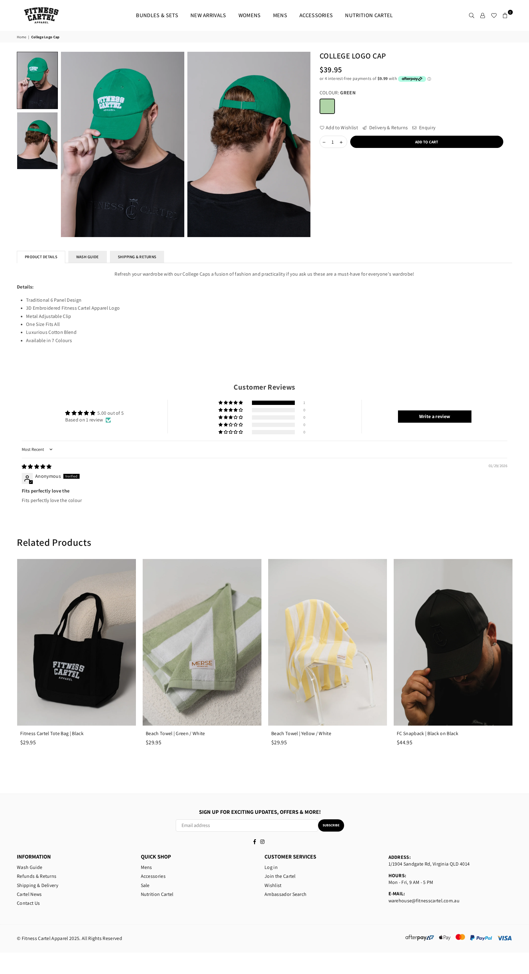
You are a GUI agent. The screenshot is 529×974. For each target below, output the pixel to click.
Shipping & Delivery (37, 885)
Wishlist (273, 885)
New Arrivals (208, 15)
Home (21, 37)
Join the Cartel (280, 876)
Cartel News (29, 894)
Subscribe (331, 825)
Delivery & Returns (388, 127)
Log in (271, 867)
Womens (249, 15)
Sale (145, 885)
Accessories (316, 15)
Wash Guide (29, 867)
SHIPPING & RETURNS (137, 256)
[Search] (471, 15)
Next (522, 660)
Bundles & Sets (157, 15)
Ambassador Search (285, 894)
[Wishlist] (494, 15)
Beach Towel (175, 733)
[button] (231, 403)
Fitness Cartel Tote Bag (52, 733)
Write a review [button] (434, 416)
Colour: (338, 92)
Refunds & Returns (36, 876)
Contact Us (28, 903)
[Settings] (482, 15)
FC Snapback (427, 733)
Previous (7, 660)
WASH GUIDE (87, 256)
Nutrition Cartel (369, 15)
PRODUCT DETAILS (41, 256)
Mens (280, 15)
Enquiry (426, 127)
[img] (37, 466)
